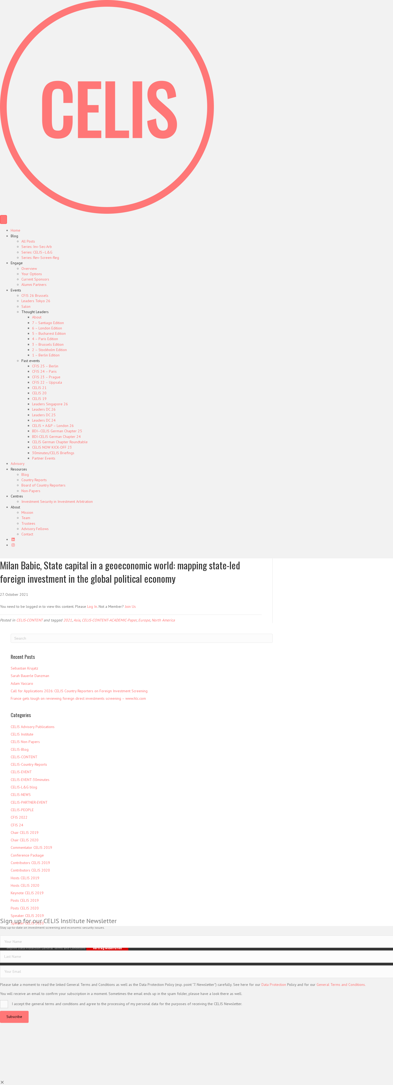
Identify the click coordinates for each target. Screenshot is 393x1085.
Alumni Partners (34, 284)
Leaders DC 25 (44, 415)
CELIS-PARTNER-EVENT (29, 802)
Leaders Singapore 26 (50, 404)
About (36, 317)
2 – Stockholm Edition (49, 349)
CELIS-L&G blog (24, 787)
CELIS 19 (39, 398)
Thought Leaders (35, 311)
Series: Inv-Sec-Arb (36, 246)
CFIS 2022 (19, 817)
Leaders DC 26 (44, 409)
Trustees (28, 523)
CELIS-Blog (20, 749)
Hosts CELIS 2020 (25, 885)
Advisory (18, 463)
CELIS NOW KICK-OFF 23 (52, 447)
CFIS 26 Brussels (34, 295)
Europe (144, 620)
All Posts (28, 241)
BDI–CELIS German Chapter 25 (57, 431)
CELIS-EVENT (21, 771)
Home (15, 230)
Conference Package (27, 855)
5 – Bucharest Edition (49, 333)
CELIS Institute (22, 734)
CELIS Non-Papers (25, 741)
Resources (19, 469)
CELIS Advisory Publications (33, 726)
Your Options (31, 273)
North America (163, 620)
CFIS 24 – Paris (44, 371)
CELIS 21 (39, 387)
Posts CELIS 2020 (25, 908)
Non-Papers (30, 490)
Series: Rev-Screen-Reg (40, 257)
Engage (17, 262)
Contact (27, 534)
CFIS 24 (17, 825)
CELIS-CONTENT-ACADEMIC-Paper (109, 620)
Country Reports (34, 479)
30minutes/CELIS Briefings (53, 452)
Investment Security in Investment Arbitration (57, 501)
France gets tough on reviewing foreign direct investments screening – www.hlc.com (78, 698)
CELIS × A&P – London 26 (53, 425)
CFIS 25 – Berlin (45, 366)
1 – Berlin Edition (46, 355)
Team (25, 517)
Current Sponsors (35, 279)
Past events (30, 360)
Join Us (130, 606)
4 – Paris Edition (45, 338)
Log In (92, 606)
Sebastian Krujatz (24, 668)
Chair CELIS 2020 (24, 840)
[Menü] (3, 219)
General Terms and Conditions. (341, 984)
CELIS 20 (39, 393)
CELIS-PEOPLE (22, 809)
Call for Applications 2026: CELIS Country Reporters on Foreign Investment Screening (79, 691)
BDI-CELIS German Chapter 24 (56, 436)
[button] (14, 1017)
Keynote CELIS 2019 (27, 892)
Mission (27, 512)
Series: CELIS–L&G (36, 252)
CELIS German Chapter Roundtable (60, 442)
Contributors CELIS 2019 (30, 862)
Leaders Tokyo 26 (35, 300)
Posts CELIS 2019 (25, 900)
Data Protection (273, 984)
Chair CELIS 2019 (24, 832)
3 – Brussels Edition (48, 344)
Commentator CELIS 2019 (31, 847)
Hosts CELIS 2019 (25, 878)
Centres (17, 496)
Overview (29, 268)
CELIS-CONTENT (29, 620)
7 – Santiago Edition (48, 322)
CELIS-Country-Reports (29, 764)
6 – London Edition (47, 328)
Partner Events (43, 458)
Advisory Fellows (35, 528)
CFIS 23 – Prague (46, 377)
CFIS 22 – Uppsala (47, 382)
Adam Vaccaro (22, 683)
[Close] (2, 1082)
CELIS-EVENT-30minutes (30, 779)
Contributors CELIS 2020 (30, 870)
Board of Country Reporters (43, 485)
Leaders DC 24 (44, 420)
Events (16, 290)
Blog (14, 236)
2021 (67, 620)
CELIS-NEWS (21, 794)
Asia (77, 620)
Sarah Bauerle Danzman (30, 675)
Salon (25, 306)
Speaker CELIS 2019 (27, 915)
